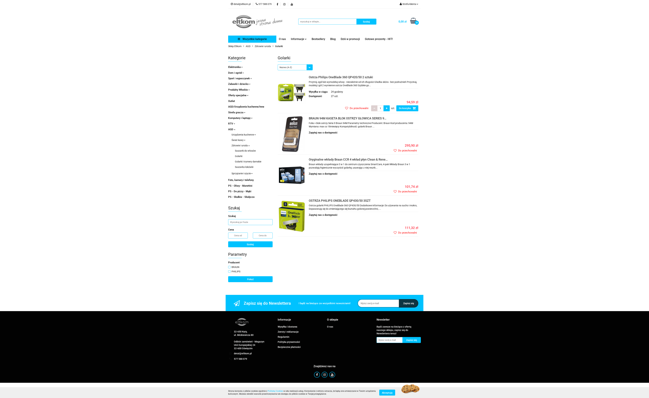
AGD (231, 129)
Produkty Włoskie (238, 89)
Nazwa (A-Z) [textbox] (286, 67)
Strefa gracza (236, 112)
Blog (333, 39)
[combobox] (295, 67)
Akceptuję (387, 392)
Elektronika (234, 67)
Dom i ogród (235, 72)
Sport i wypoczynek (239, 78)
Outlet (231, 101)
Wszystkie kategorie (254, 39)
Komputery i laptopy (239, 118)
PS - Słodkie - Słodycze (241, 196)
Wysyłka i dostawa (287, 326)
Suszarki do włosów (245, 150)
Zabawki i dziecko (238, 84)
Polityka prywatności (289, 342)
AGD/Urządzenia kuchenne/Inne (246, 106)
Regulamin (283, 337)
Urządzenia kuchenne (243, 134)
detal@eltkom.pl (243, 353)
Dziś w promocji (350, 39)
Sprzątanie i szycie (241, 173)
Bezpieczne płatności (289, 347)
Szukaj (250, 244)
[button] (284, 319)
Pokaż (250, 279)
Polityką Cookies (275, 391)
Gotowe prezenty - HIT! (379, 39)
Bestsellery (318, 39)
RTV (231, 123)
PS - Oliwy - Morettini (240, 185)
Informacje (298, 39)
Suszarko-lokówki (244, 167)
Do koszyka (405, 108)
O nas (282, 39)
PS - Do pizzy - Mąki (239, 191)
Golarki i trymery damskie (248, 161)
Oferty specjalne (237, 95)
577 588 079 (240, 359)
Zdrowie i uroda (240, 145)
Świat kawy (238, 140)
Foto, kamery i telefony (241, 180)
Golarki (238, 156)
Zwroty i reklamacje (288, 331)
